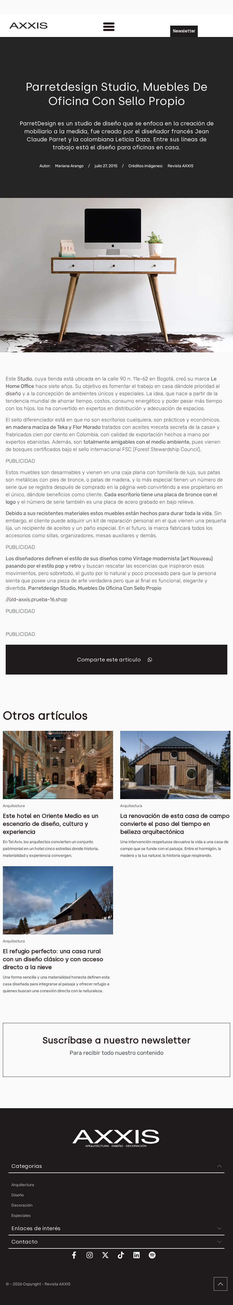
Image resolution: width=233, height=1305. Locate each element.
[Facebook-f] (77, 1259)
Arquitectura (14, 806)
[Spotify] (156, 1259)
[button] (149, 659)
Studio (24, 379)
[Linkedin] (140, 1259)
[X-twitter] (109, 1259)
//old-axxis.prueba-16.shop (36, 599)
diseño (13, 393)
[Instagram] (93, 1259)
